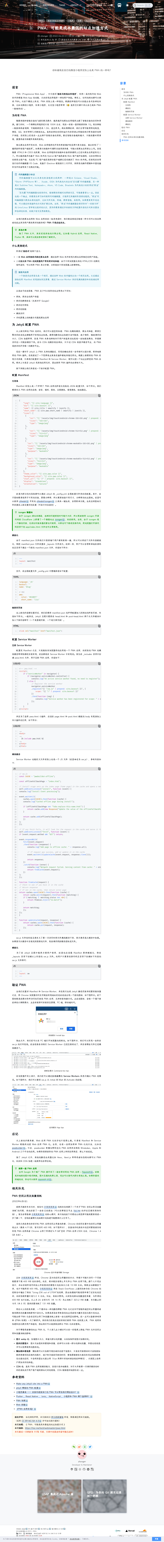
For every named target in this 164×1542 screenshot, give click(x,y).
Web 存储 (20, 1404)
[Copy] (99, 395)
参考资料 (125, 140)
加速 (79, 21)
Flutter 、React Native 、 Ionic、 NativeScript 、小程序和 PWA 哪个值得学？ (53, 1396)
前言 (123, 89)
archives (48, 5)
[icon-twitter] (90, 1447)
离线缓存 (128, 121)
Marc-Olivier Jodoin (65, 43)
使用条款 (28, 1533)
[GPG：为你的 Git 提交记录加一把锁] (105, 1496)
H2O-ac (46, 1529)
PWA (41, 21)
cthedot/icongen (44, 501)
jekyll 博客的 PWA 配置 (27, 1388)
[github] (84, 1469)
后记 (123, 131)
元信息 (128, 105)
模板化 (128, 108)
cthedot (22, 501)
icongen (58, 519)
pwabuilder (17, 1148)
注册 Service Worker (133, 118)
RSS (20, 1533)
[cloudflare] (142, 1532)
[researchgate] (75, 1469)
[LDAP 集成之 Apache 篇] (59, 1496)
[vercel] (129, 1532)
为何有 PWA (128, 92)
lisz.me (77, 1210)
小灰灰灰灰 (49, 1207)
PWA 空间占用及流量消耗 (133, 137)
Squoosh (86, 1172)
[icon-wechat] (74, 1447)
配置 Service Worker (132, 115)
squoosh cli (43, 1179)
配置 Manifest (129, 102)
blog (34, 5)
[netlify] (118, 1532)
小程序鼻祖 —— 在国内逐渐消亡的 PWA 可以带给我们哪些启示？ (46, 1392)
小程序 (70, 21)
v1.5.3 (61, 1529)
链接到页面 (129, 111)
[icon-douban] (85, 1447)
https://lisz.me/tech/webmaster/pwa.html (45, 1428)
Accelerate (90, 21)
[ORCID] (80, 1469)
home (22, 5)
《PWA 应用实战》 (25, 1409)
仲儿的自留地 (57, 1417)
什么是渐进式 (128, 95)
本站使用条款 (75, 1539)
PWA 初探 (20, 1400)
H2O (36, 1529)
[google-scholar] (71, 1469)
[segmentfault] (92, 1469)
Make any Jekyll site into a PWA (32, 1384)
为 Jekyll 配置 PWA (129, 99)
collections (95, 5)
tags (62, 5)
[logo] (6, 5)
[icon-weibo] (79, 1447)
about (75, 5)
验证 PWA (125, 127)
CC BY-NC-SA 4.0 (30, 1421)
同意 (156, 1539)
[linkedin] (88, 1469)
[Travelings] (119, 6)
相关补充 (125, 134)
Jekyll (23, 1529)
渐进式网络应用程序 (56, 21)
